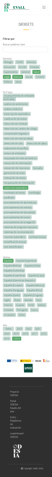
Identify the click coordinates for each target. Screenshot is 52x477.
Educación (9, 67)
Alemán (28, 300)
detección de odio (13, 143)
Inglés (7, 300)
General (25, 72)
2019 (16, 333)
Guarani (20, 305)
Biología (8, 62)
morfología (34, 192)
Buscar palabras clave (14, 44)
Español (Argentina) (26, 260)
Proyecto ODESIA (14, 393)
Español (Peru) (34, 290)
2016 (43, 333)
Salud (36, 72)
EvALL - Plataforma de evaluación (15, 422)
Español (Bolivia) (12, 265)
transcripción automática (16, 114)
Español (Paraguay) (13, 290)
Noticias (18, 76)
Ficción (22, 67)
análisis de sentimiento (16, 104)
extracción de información (17, 163)
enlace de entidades (14, 153)
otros (18, 81)
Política (8, 81)
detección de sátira (37, 143)
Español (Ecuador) (13, 285)
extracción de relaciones (16, 168)
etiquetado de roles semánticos (20, 158)
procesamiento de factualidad (19, 212)
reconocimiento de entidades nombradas (19, 97)
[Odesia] (18, 7)
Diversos (31, 62)
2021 (37, 328)
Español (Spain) (12, 295)
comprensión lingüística (16, 133)
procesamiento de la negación (19, 222)
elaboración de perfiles (16, 148)
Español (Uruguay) (33, 295)
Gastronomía (10, 72)
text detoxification (13, 246)
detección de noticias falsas (18, 138)
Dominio (7, 58)
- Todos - (8, 328)
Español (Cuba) (36, 275)
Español (8, 260)
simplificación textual (15, 241)
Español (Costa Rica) (14, 275)
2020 (6, 333)
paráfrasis (9, 197)
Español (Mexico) (35, 285)
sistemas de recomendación (18, 232)
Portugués (22, 310)
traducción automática (15, 187)
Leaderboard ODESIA (17, 435)
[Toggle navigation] (44, 7)
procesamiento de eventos (17, 207)
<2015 (16, 338)
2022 (28, 328)
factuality (37, 168)
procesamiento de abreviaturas (20, 202)
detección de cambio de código (20, 128)
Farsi (38, 300)
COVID (19, 62)
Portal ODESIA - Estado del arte (15, 406)
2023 (19, 328)
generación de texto (14, 173)
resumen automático (14, 237)
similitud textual (37, 237)
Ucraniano (9, 314)
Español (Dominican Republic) (19, 280)
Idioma (6, 257)
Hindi (31, 305)
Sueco (34, 310)
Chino (22, 314)
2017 (34, 333)
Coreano (8, 310)
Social (29, 76)
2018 (25, 333)
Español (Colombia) (14, 270)
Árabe (17, 300)
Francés (8, 305)
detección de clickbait (15, 123)
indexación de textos (15, 178)
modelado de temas (14, 192)
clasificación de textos (15, 118)
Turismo (40, 76)
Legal (7, 76)
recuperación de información (19, 182)
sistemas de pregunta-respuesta (20, 227)
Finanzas (34, 67)
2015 (6, 338)
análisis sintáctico (13, 109)
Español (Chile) (32, 265)
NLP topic (8, 92)
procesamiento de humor (17, 217)
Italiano (41, 305)
